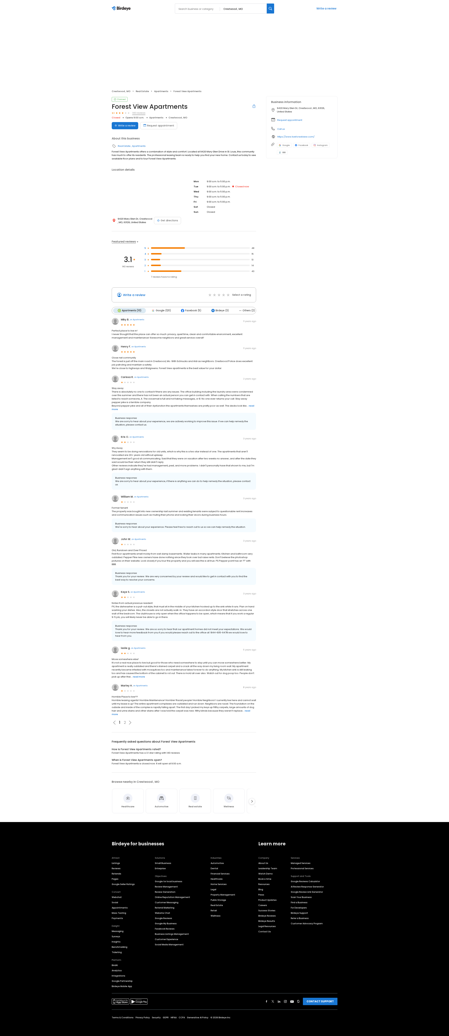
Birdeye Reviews (267, 915)
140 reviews (138, 113)
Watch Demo (265, 873)
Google (286, 145)
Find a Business (299, 902)
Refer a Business (300, 918)
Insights (116, 941)
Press (261, 894)
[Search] (270, 9)
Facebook (303, 145)
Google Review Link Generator (307, 891)
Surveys (116, 936)
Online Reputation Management (172, 897)
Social (115, 902)
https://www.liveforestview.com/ (295, 136)
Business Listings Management (172, 934)
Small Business (163, 863)
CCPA (182, 1017)
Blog (260, 889)
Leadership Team (267, 868)
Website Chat (162, 912)
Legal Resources (267, 926)
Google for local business (168, 881)
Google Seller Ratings (123, 884)
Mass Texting (119, 912)
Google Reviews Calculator (305, 881)
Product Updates (267, 899)
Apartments (161, 91)
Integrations (118, 975)
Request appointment (160, 125)
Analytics (117, 970)
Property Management (223, 894)
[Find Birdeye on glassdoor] (298, 1001)
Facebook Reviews (165, 928)
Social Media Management (169, 944)
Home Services (219, 884)
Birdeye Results (266, 921)
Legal (213, 889)
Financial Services (220, 873)
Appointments (120, 907)
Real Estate (142, 91)
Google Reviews (163, 918)
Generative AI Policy (197, 1017)
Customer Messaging (166, 902)
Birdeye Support (299, 912)
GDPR (166, 1017)
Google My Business (166, 923)
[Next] (252, 801)
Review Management (166, 886)
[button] (130, 722)
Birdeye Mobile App (122, 986)
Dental (214, 868)
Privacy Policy (143, 1017)
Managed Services (300, 863)
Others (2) (249, 310)
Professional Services (302, 868)
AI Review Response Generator (307, 886)
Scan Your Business (301, 897)
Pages (115, 878)
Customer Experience (166, 939)
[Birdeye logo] (122, 8)
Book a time (264, 878)
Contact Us (264, 931)
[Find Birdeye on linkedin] (279, 1001)
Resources (264, 884)
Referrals (116, 873)
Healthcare (217, 878)
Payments (117, 918)
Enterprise (160, 868)
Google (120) (163, 310)
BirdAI (115, 965)
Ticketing (117, 952)
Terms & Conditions (122, 1017)
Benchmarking (119, 947)
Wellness (215, 915)
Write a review (326, 8)
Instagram (322, 145)
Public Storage (218, 899)
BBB (284, 152)
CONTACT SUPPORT (320, 1001)
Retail (214, 910)
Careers (262, 905)
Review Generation (165, 891)
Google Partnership (122, 981)
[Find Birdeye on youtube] (292, 1001)
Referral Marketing (164, 907)
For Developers (299, 907)
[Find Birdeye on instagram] (285, 1001)
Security (156, 1017)
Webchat (117, 897)
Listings (116, 863)
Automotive (217, 863)
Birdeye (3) (222, 310)
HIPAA (174, 1017)
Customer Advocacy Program (307, 923)
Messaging (117, 931)
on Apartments (137, 319)
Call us (281, 129)
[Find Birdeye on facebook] (266, 1001)
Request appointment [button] (289, 120)
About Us (263, 863)
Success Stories (266, 910)
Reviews (116, 868)
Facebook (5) (193, 310)
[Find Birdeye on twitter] (273, 1001)
